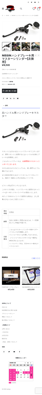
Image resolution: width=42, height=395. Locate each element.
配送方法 (4, 339)
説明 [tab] (6, 105)
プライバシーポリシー (8, 313)
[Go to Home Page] (2, 15)
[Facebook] (28, 2)
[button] (32, 258)
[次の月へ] (31, 363)
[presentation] (4, 31)
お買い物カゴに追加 (10, 91)
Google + (14, 98)
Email (17, 98)
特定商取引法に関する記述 (9, 310)
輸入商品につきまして (8, 320)
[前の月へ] (24, 363)
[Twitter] (31, 2)
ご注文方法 (5, 332)
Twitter (7, 98)
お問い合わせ (6, 329)
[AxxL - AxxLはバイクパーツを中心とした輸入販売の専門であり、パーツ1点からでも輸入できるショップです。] (10, 8)
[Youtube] (35, 2)
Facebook (3, 98)
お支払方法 (5, 335)
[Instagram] (38, 2)
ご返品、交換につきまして (9, 342)
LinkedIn (10, 98)
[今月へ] (28, 363)
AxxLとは (4, 307)
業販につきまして (7, 317)
